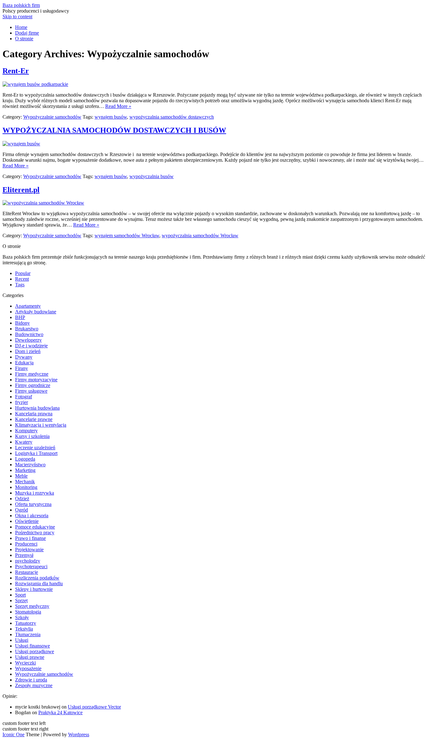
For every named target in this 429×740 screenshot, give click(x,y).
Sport (20, 594)
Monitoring (26, 487)
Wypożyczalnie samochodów (52, 117)
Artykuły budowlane (35, 311)
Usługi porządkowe (34, 651)
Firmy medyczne (31, 374)
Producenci (26, 544)
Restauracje (26, 572)
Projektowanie (29, 549)
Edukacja (24, 362)
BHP (20, 317)
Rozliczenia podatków (37, 577)
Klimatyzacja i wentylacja (40, 425)
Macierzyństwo (30, 464)
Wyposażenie (28, 668)
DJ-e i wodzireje (31, 345)
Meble (21, 476)
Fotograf (23, 396)
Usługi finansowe (32, 645)
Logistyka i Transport (36, 453)
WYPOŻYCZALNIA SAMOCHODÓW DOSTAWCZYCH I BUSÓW (114, 130)
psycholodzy (27, 560)
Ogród (21, 510)
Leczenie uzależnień (35, 447)
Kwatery (23, 442)
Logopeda (25, 459)
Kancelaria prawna (33, 413)
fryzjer (21, 402)
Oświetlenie (27, 521)
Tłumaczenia (28, 634)
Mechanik (25, 481)
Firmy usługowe (31, 391)
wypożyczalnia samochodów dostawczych (171, 117)
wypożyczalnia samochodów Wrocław (200, 235)
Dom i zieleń (28, 351)
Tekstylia (24, 628)
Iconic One (13, 734)
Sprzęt (21, 600)
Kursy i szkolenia (32, 436)
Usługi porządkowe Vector (94, 706)
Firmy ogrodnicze (32, 385)
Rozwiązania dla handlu (39, 583)
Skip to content (17, 16)
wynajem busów (111, 117)
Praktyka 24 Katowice (60, 712)
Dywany (23, 357)
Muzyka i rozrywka (34, 493)
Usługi (21, 640)
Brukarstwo (26, 328)
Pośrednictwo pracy (34, 532)
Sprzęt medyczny (32, 606)
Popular (22, 273)
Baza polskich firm (21, 5)
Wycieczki (25, 662)
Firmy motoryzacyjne (36, 379)
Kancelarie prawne (33, 419)
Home (21, 27)
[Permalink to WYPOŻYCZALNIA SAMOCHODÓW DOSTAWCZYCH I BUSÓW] (21, 143)
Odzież (22, 498)
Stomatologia (28, 611)
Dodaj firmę (27, 33)
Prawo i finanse (30, 538)
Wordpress (78, 734)
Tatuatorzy (25, 623)
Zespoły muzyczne (33, 685)
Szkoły (22, 617)
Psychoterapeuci (31, 566)
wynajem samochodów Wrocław (127, 235)
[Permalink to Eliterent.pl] (43, 202)
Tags (19, 284)
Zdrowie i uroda (31, 679)
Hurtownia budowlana (37, 408)
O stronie (24, 38)
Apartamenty (28, 306)
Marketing (25, 470)
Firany (21, 368)
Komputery (26, 430)
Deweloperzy (28, 340)
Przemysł (24, 555)
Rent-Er (16, 71)
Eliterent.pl (21, 190)
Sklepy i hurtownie (34, 589)
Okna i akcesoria (31, 515)
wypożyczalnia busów (151, 176)
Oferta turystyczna (33, 504)
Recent (22, 279)
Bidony (22, 323)
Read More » (118, 106)
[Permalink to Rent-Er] (35, 84)
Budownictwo (29, 334)
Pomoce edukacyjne (35, 527)
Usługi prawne (29, 657)
